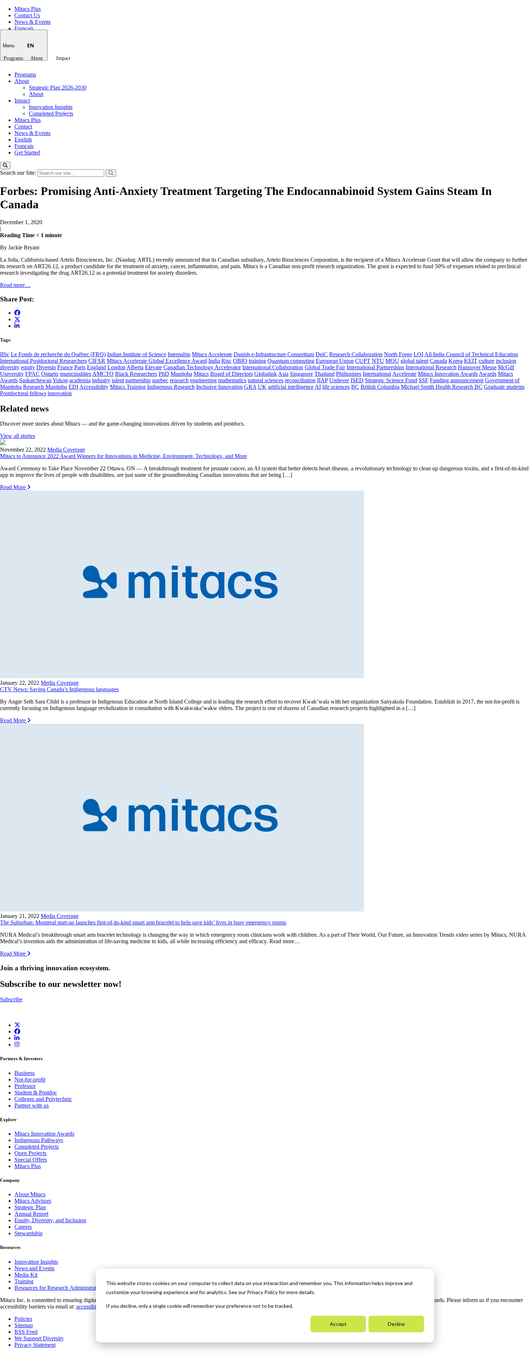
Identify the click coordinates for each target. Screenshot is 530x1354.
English (23, 139)
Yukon (60, 380)
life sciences (336, 387)
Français (24, 28)
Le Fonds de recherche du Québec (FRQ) (58, 354)
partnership (138, 380)
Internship (179, 354)
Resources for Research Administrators (59, 1288)
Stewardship (28, 1233)
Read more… (15, 285)
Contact (23, 126)
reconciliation (300, 380)
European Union (335, 361)
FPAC (32, 374)
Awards (487, 374)
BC (355, 387)
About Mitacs (29, 1194)
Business (24, 1073)
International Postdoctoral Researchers (43, 361)
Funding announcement (456, 380)
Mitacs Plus (27, 9)
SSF (423, 380)
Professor (25, 1086)
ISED (356, 380)
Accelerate (404, 374)
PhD (164, 374)
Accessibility (94, 387)
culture (486, 361)
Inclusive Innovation (219, 387)
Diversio (46, 367)
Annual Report (31, 1214)
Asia (283, 374)
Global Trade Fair (325, 367)
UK (262, 387)
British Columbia (380, 387)
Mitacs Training (128, 387)
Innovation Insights (50, 107)
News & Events (32, 22)
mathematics (232, 380)
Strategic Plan (30, 1207)
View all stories (17, 436)
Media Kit (25, 1275)
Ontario (49, 374)
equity (28, 367)
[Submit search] (111, 173)
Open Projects (30, 1153)
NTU (378, 361)
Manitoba (181, 374)
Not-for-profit (29, 1079)
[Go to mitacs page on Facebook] (17, 313)
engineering (203, 380)
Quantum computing (291, 361)
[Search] (5, 165)
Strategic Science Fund (391, 380)
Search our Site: (18, 173)
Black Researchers (136, 374)
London (116, 367)
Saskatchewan (35, 380)
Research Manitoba (45, 387)
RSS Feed (25, 1332)
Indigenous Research (171, 387)
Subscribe (11, 999)
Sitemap (23, 1325)
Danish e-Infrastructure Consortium (274, 354)
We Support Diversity (39, 1338)
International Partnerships (375, 367)
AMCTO (103, 374)
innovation (60, 393)
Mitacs (201, 374)
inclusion (506, 361)
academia (79, 380)
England (96, 367)
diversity (9, 367)
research (179, 380)
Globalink (265, 374)
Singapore (301, 374)
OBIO (240, 361)
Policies (23, 1319)
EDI (73, 387)
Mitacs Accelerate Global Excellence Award (157, 361)
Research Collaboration (356, 354)
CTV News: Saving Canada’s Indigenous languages (59, 689)
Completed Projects (51, 113)
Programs (13, 58)
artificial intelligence (291, 387)
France (65, 367)
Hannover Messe (477, 367)
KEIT (470, 361)
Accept (338, 1324)
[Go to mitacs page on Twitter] (17, 319)
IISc (4, 354)
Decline (396, 1324)
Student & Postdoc (35, 1092)
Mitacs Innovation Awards (448, 374)
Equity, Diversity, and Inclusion (50, 1220)
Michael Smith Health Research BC (441, 387)
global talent (414, 361)
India (214, 361)
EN (30, 45)
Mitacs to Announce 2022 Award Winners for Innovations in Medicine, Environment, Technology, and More (123, 456)
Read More (13, 487)
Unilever (339, 380)
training (257, 361)
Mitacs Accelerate (212, 354)
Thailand (324, 374)
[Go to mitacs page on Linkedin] (16, 326)
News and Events (34, 1268)
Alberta (135, 367)
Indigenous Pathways (38, 1140)
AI (318, 387)
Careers (23, 1227)
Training (24, 1281)
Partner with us (31, 1105)
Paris (79, 367)
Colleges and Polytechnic (43, 1099)
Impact (63, 58)
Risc (226, 361)
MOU (392, 361)
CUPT (362, 361)
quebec (160, 380)
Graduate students (504, 387)
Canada (438, 361)
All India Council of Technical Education (471, 354)
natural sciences (265, 380)
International (377, 374)
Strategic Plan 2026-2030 (58, 87)
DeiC (321, 354)
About (36, 58)
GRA (250, 387)
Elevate (153, 367)
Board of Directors (231, 374)
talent (118, 380)
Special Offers (30, 1160)
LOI (418, 354)
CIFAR (96, 361)
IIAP (322, 380)
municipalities (75, 374)
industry (101, 380)
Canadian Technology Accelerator (202, 367)
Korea (456, 361)
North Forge (398, 354)
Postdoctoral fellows (23, 393)
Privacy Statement (35, 1345)
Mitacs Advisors (32, 1201)
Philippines (348, 374)
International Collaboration (272, 367)
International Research (431, 367)
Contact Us (27, 15)
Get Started (27, 152)
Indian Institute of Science (136, 354)
